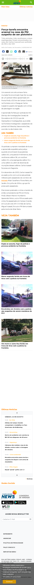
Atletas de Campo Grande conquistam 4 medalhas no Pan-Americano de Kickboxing (16, 425)
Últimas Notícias (9, 409)
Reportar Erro (9, 552)
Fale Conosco (9, 547)
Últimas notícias (26, 7)
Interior (4, 26)
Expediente (7, 534)
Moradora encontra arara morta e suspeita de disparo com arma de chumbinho (16, 460)
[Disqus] (17, 378)
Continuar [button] (9, 581)
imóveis (4, 180)
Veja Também (10, 215)
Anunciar (7, 538)
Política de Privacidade (13, 543)
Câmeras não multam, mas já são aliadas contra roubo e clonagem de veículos (16, 447)
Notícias (29, 479)
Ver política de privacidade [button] (12, 577)
